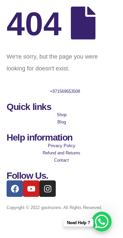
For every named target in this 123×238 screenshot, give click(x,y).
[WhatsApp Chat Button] (102, 221)
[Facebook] (15, 188)
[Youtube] (31, 188)
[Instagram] (47, 188)
